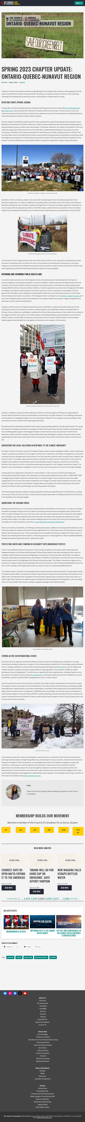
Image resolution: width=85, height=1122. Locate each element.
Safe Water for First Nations (38, 1040)
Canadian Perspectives (42, 1079)
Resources (42, 1076)
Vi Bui (5, 82)
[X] (20, 993)
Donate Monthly (42, 1091)
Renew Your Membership (42, 1102)
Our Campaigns (42, 1034)
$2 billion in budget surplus (69, 296)
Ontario (53, 957)
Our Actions (42, 1048)
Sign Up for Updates (42, 1022)
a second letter (37, 675)
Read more (7, 888)
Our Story (42, 1001)
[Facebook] (15, 993)
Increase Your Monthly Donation (42, 1094)
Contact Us (42, 1025)
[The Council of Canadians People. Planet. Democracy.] (11, 3)
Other (78, 831)
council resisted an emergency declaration (49, 522)
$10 (20, 830)
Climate (18, 957)
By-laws (43, 1011)
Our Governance (42, 1003)
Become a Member (42, 1099)
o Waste (47, 1037)
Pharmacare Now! (43, 1042)
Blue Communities (43, 1058)
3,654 (34, 898)
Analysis (22, 82)
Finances (43, 1014)
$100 (63, 830)
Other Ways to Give (42, 1107)
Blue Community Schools (43, 1045)
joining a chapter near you (31, 776)
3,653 (27, 898)
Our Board (43, 1006)
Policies (43, 1017)
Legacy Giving (42, 1104)
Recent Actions (43, 1050)
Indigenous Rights (41, 957)
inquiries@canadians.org (44, 1117)
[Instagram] (10, 993)
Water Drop (53, 1040)
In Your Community (42, 1053)
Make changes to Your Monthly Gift (42, 1096)
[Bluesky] (5, 993)
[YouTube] (25, 993)
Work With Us (42, 1019)
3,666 (66, 898)
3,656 (48, 898)
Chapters (10, 957)
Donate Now (42, 1088)
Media (42, 1073)
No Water (39, 1037)
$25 (35, 830)
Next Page (74, 899)
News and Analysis (42, 1068)
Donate (42, 1086)
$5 (6, 830)
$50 (49, 830)
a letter (62, 667)
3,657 (55, 898)
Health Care (28, 957)
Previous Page (11, 899)
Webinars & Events (42, 1061)
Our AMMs (43, 1009)
